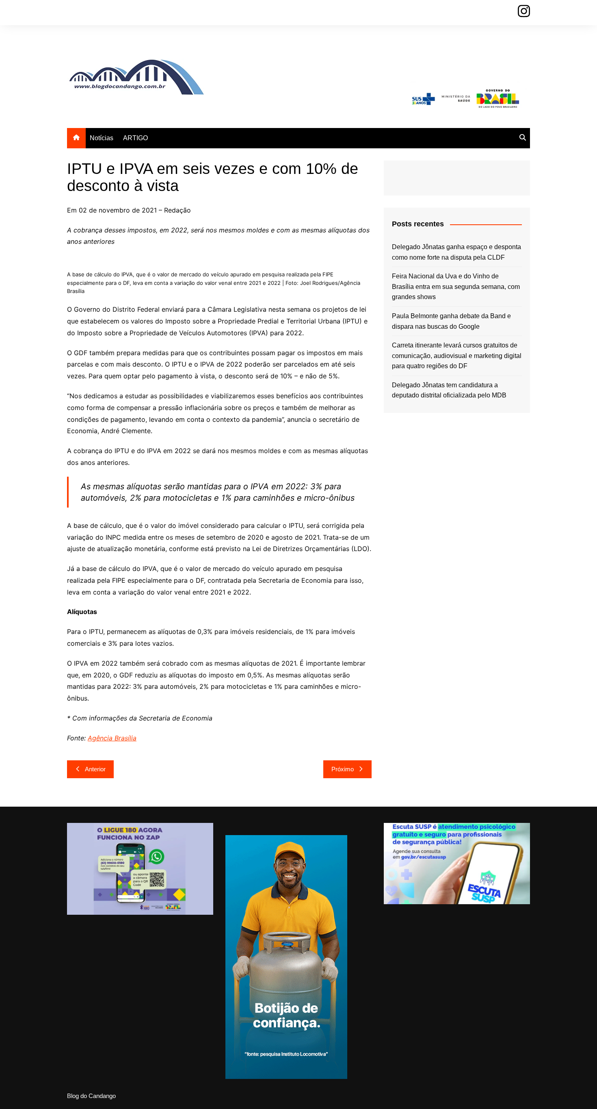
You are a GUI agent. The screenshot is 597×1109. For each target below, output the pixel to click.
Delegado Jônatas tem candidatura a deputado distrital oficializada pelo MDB (449, 390)
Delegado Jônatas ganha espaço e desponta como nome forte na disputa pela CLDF (456, 252)
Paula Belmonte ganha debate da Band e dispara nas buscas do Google (451, 321)
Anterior (95, 769)
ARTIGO (135, 138)
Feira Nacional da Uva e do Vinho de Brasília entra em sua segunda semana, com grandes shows (456, 286)
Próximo (342, 769)
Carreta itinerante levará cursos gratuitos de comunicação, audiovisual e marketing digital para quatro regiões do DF (456, 355)
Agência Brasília (112, 738)
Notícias (101, 138)
